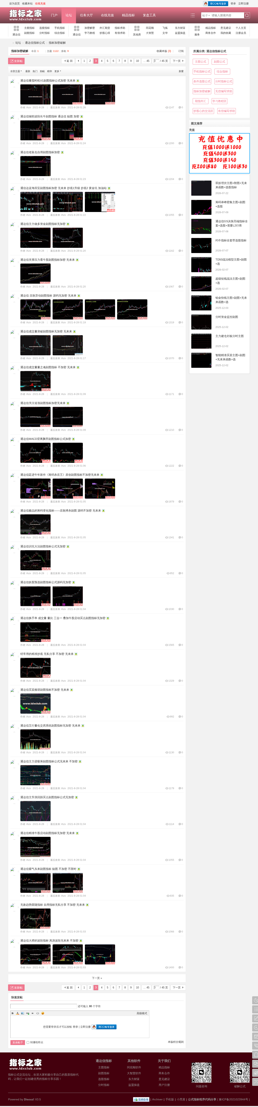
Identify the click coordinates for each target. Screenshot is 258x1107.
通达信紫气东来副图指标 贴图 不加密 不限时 (48, 868)
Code (38, 1013)
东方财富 (180, 27)
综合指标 (59, 32)
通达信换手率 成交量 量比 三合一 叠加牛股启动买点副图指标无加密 (62, 618)
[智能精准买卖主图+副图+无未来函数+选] (201, 360)
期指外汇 (200, 101)
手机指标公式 (202, 71)
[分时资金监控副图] (201, 322)
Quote (33, 1013)
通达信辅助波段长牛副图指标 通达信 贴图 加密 (49, 116)
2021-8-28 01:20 (77, 250)
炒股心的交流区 (203, 111)
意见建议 (226, 27)
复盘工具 (149, 15)
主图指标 (29, 27)
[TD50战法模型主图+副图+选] (201, 264)
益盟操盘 (180, 32)
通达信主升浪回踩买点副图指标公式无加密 (47, 797)
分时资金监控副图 (226, 316)
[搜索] (247, 15)
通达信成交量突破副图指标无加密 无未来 (46, 331)
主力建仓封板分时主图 (229, 336)
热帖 (42, 71)
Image (23, 1013)
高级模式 (142, 1013)
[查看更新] (66, 71)
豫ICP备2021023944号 (233, 1099)
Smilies (43, 1013)
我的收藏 (226, 32)
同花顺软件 (134, 1067)
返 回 (70, 60)
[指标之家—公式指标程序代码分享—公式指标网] (27, 15)
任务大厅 (86, 15)
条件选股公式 (202, 81)
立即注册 (243, 3)
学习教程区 (219, 101)
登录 (233, 3)
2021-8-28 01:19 (77, 322)
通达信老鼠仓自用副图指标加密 (40, 152)
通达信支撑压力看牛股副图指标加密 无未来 (47, 259)
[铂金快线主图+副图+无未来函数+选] (201, 302)
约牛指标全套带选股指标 (231, 240)
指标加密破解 (57, 42)
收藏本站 (27, 3)
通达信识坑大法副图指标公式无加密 (43, 546)
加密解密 (89, 27)
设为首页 (14, 3)
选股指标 (44, 27)
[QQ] (141, 1099)
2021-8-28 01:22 (77, 215)
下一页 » (97, 978)
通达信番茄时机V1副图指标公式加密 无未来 (47, 80)
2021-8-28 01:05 (77, 501)
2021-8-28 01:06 (77, 465)
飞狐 (165, 27)
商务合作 (210, 32)
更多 (56, 71)
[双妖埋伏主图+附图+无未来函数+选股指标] (201, 188)
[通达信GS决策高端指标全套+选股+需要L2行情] (201, 226)
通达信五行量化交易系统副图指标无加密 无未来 (50, 725)
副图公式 (219, 61)
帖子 (205, 15)
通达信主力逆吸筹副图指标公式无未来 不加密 (49, 761)
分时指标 (44, 32)
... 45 (146, 60)
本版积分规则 (176, 1041)
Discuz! (29, 1099)
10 (137, 60)
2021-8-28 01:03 (77, 931)
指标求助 (120, 27)
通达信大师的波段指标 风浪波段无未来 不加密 (49, 940)
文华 (165, 32)
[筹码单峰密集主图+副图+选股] (201, 207)
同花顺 (150, 27)
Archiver (157, 1099)
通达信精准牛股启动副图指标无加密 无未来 (47, 833)
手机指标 (59, 27)
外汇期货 (105, 27)
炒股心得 (105, 32)
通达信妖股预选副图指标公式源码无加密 (45, 582)
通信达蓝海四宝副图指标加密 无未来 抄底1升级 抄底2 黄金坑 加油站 (63, 188)
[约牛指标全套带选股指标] (201, 245)
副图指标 (29, 32)
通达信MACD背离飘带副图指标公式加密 (45, 438)
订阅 (181, 51)
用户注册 (164, 1084)
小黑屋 (181, 1099)
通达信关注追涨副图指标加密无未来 (43, 403)
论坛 (69, 15)
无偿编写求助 (223, 91)
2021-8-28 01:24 (77, 143)
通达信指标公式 (35, 42)
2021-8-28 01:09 (77, 394)
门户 (54, 15)
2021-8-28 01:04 (77, 609)
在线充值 (107, 15)
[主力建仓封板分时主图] (201, 341)
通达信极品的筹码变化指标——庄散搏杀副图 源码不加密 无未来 (60, 510)
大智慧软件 (134, 1073)
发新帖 (18, 61)
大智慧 (150, 32)
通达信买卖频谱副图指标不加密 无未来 (44, 689)
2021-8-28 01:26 (77, 107)
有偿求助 (120, 32)
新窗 (181, 71)
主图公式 (200, 61)
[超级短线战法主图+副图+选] (201, 283)
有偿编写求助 (226, 111)
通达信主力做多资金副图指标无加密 (43, 223)
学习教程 (89, 32)
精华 (49, 71)
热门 (35, 71)
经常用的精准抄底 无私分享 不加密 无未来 (47, 653)
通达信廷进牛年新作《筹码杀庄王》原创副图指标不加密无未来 (59, 474)
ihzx (28, 107)
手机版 (169, 1099)
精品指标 (128, 15)
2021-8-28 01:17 (77, 358)
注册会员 (241, 32)
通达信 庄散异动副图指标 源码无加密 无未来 (48, 295)
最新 (27, 71)
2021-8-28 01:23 (77, 179)
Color (18, 1013)
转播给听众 (36, 1042)
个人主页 (241, 27)
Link (28, 1013)
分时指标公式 (223, 81)
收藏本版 (164, 51)
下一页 (177, 60)
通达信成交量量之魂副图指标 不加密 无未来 (48, 367)
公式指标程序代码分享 (202, 1099)
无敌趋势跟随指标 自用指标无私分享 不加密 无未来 (52, 904)
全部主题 (15, 71)
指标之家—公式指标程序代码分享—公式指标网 (9, 43)
